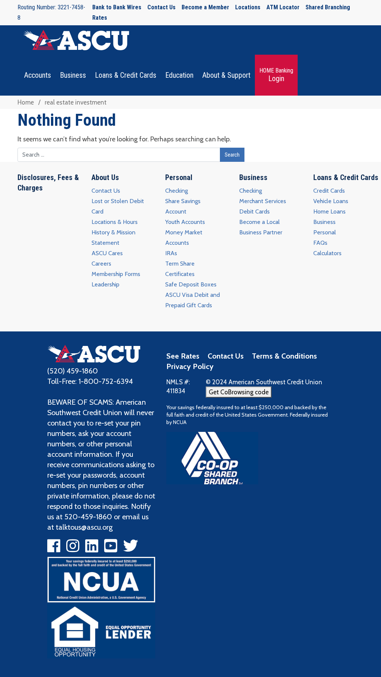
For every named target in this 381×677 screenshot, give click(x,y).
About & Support (226, 75)
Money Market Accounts (183, 237)
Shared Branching (327, 7)
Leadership (105, 284)
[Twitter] (130, 548)
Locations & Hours (115, 221)
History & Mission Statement (113, 237)
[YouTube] (110, 548)
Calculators (327, 253)
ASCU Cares (107, 253)
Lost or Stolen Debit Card (118, 206)
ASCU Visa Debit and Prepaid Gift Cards (192, 300)
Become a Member (205, 7)
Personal (178, 177)
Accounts (37, 75)
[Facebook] (53, 548)
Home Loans (329, 211)
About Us (105, 177)
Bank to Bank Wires (116, 7)
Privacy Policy (190, 366)
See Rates (182, 356)
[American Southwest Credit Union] (93, 352)
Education (179, 75)
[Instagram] (72, 548)
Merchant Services (262, 201)
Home (25, 102)
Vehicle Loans (330, 201)
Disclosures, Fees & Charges (48, 182)
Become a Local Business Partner (260, 227)
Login (276, 75)
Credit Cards (329, 190)
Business (73, 75)
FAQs (320, 242)
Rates (99, 17)
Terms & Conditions (284, 356)
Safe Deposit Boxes (191, 284)
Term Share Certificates (180, 268)
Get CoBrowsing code (239, 392)
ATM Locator (283, 7)
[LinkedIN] (91, 548)
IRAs (171, 253)
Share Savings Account (183, 206)
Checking (176, 190)
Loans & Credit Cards (125, 75)
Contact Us (161, 7)
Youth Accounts (185, 221)
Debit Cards (254, 211)
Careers (101, 263)
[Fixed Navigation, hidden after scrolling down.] (73, 40)
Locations (247, 7)
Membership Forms (116, 273)
